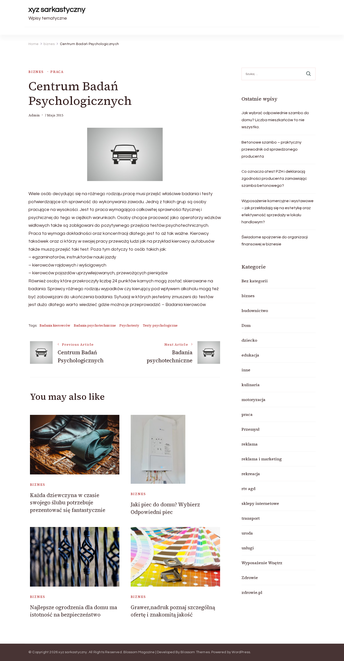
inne (246, 370)
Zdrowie (250, 577)
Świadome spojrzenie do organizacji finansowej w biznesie (275, 240)
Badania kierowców (55, 325)
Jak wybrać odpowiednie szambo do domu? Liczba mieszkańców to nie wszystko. (275, 120)
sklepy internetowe (260, 503)
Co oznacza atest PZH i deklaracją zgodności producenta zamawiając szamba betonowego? (274, 178)
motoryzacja (253, 399)
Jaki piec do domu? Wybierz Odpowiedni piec (165, 508)
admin (34, 115)
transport (251, 518)
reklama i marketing (262, 459)
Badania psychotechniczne (95, 325)
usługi (248, 548)
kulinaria (251, 384)
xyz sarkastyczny (56, 9)
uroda (247, 533)
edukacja (250, 355)
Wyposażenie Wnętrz (262, 562)
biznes (36, 72)
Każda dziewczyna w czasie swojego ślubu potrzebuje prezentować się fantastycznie (67, 503)
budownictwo (255, 310)
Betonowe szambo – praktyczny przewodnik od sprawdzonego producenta (271, 149)
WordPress (241, 652)
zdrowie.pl (252, 592)
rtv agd (248, 488)
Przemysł (250, 429)
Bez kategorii (255, 281)
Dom (246, 325)
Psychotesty (129, 325)
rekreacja (251, 473)
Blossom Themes (195, 652)
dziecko (249, 340)
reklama (250, 444)
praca (57, 72)
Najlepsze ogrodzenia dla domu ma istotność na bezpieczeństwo (73, 611)
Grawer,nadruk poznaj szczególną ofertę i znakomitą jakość (173, 611)
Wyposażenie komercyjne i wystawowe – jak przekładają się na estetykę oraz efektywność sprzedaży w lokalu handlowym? (278, 211)
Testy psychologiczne (160, 325)
